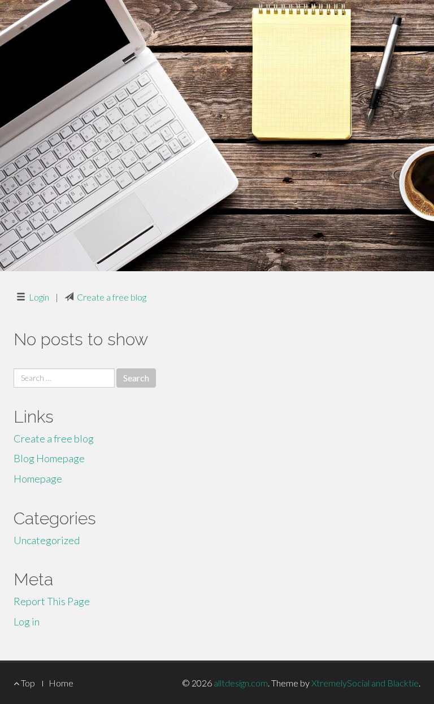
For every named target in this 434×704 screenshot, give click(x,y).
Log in (27, 621)
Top (27, 682)
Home (61, 682)
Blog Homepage (49, 458)
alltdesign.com (241, 682)
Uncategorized (47, 540)
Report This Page (52, 601)
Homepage (38, 478)
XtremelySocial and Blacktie (365, 682)
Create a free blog (111, 297)
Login (39, 297)
